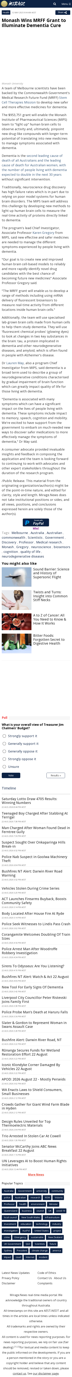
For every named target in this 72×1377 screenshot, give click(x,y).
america (56, 1250)
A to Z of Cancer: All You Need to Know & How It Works (49, 619)
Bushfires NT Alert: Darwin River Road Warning (32, 873)
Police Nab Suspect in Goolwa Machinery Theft (34, 859)
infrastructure (52, 1217)
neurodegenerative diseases (23, 556)
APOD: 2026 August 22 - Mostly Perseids (34, 1079)
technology (42, 1224)
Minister (53, 1204)
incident (43, 1257)
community (57, 1190)
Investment (10, 1224)
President (22, 1250)
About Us (60, 1278)
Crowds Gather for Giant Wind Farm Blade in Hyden (35, 1106)
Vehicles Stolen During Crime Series (30, 888)
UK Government (12, 1243)
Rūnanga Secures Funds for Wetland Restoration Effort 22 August (31, 1052)
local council (10, 1217)
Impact (7, 1257)
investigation (11, 1230)
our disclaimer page (46, 1373)
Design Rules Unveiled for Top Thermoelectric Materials (26, 1123)
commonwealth (13, 537)
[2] (18, 1346)
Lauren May (15, 363)
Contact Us (45, 1278)
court (18, 1257)
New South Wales (30, 1217)
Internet (30, 1257)
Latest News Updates (16, 1273)
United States (41, 1230)
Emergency (20, 1237)
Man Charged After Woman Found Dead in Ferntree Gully (36, 830)
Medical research (49, 542)
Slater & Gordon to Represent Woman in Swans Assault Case (34, 1024)
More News (36, 1174)
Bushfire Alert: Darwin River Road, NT (32, 1040)
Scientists (35, 537)
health (22, 1204)
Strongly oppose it (22, 759)
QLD (28, 1243)
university (41, 1190)
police (7, 1197)
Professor (26, 542)
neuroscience (41, 547)
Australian (54, 533)
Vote (11, 775)
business (27, 1210)
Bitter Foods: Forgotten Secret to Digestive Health (49, 639)
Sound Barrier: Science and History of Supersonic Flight (51, 573)
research (35, 1197)
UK (50, 1210)
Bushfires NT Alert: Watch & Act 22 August (35, 976)
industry (56, 1224)
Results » (56, 775)
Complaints (45, 1283)
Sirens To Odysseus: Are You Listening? (33, 966)
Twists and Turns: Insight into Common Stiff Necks (50, 596)
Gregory (22, 547)
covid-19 (60, 1210)
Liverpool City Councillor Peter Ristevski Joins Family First (34, 999)
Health (6, 12)
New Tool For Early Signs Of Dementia (32, 987)
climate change (40, 1250)
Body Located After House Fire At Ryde (33, 913)
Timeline (9, 788)
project (57, 1230)
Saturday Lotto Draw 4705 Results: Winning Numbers (29, 801)
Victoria (59, 1197)
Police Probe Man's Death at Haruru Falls (35, 1012)
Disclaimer (8, 1283)
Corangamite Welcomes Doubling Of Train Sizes (36, 936)
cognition (10, 552)
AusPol (26, 1230)
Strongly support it (22, 736)
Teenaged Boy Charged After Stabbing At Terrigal (35, 815)
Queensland (10, 1210)
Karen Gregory (43, 233)
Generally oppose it (23, 751)
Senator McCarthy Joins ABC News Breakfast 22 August (29, 1148)
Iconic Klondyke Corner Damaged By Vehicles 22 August (31, 1067)
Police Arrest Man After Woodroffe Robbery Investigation (29, 951)
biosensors (62, 547)
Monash (8, 547)
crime (7, 1237)
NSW (47, 1197)
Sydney (8, 1250)
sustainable (37, 1237)
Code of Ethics (47, 1273)
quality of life (30, 552)
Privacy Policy (10, 1278)
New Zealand (55, 1237)
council (40, 1210)
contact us (19, 1373)
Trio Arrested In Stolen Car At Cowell (31, 1136)
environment (38, 1204)
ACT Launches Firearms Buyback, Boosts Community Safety (34, 901)
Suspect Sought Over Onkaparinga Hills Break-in (33, 844)
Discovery (9, 542)
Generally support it (23, 743)
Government (54, 537)
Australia (37, 533)
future (53, 1243)
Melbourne (20, 533)
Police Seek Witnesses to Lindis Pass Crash (36, 924)
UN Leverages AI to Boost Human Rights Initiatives (34, 1163)
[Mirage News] (13, 4)
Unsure (13, 766)
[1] (15, 1346)
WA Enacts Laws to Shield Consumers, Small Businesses (32, 1092)
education (26, 1224)
